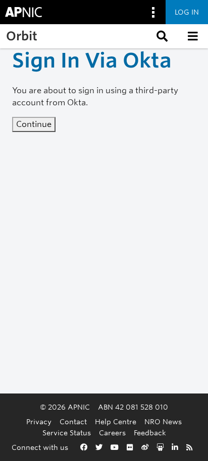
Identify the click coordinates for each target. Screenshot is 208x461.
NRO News (163, 421)
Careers (112, 432)
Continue (33, 124)
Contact (73, 421)
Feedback (150, 432)
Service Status (66, 432)
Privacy (38, 421)
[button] (161, 36)
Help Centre (115, 421)
